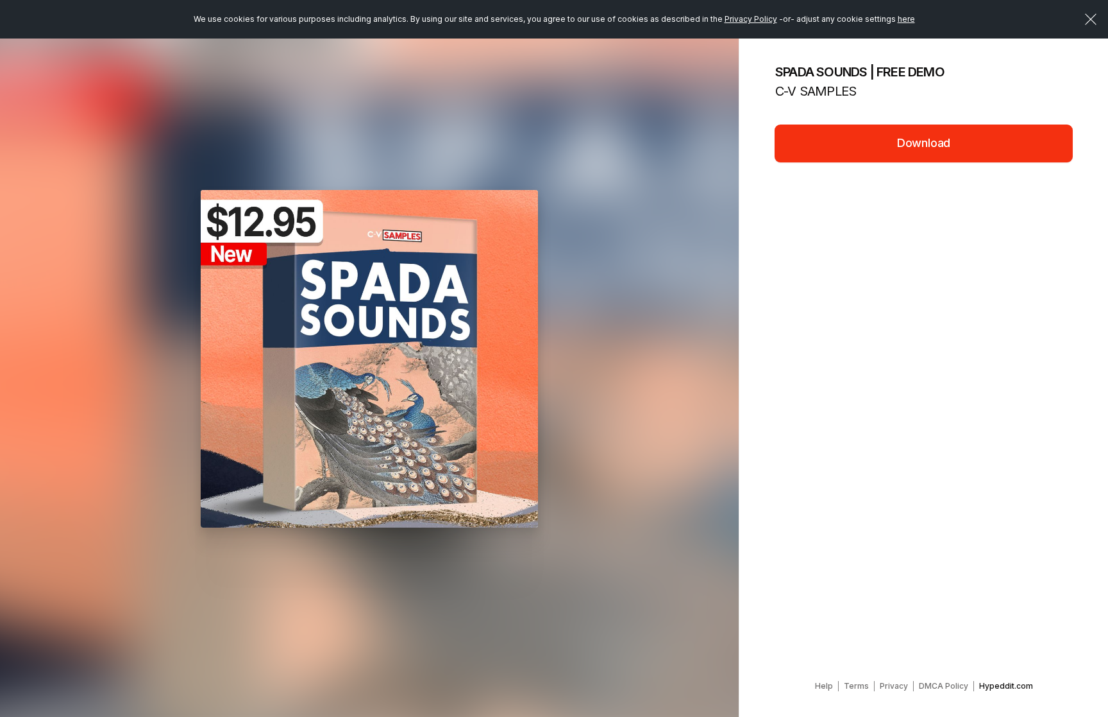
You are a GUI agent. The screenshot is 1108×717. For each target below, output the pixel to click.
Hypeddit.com (1006, 686)
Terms (856, 686)
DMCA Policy (943, 686)
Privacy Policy (751, 19)
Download (924, 143)
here (906, 19)
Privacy (894, 686)
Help (824, 686)
